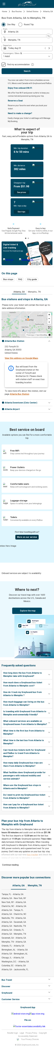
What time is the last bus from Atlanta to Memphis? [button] (23, 742)
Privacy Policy (31, 1033)
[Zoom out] (49, 318)
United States (32, 11)
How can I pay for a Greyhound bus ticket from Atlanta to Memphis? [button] (23, 806)
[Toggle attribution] (49, 334)
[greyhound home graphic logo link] (27, 4)
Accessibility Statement (27, 1036)
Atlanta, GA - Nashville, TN (14, 926)
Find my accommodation (18, 64)
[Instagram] (10, 1026)
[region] (27, 324)
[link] (27, 619)
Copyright (43, 1033)
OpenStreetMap (41, 335)
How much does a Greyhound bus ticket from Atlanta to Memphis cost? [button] (22, 684)
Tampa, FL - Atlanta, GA (12, 894)
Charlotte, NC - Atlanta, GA (14, 906)
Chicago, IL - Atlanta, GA (13, 957)
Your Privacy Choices (30, 1039)
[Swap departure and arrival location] (48, 36)
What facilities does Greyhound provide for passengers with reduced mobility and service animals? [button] (24, 775)
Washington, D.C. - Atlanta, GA (15, 961)
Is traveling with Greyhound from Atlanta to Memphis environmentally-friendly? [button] (24, 713)
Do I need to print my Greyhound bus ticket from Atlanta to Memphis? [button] (24, 796)
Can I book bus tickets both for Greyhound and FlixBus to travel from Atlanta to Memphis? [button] (24, 753)
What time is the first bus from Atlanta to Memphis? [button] (23, 732)
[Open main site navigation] (4, 4)
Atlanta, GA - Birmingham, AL (15, 953)
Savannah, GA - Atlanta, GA (14, 938)
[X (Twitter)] (12, 1026)
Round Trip (29, 24)
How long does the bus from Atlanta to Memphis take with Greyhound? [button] (22, 674)
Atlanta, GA (48, 11)
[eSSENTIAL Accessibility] (29, 1026)
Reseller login (12, 1033)
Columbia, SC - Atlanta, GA (14, 965)
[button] (27, 32)
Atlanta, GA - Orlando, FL (13, 930)
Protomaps (30, 335)
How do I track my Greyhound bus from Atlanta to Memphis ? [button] (22, 694)
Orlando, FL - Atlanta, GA (13, 946)
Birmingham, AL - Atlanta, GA (15, 949)
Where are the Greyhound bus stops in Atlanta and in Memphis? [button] (22, 787)
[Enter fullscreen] (49, 327)
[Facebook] (9, 1026)
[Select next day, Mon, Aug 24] (49, 48)
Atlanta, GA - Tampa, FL (12, 910)
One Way (11, 24)
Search (27, 71)
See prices (21, 192)
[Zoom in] (49, 315)
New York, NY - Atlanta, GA (14, 902)
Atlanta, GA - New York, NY (14, 898)
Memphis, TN (34, 292)
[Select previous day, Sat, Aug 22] (45, 48)
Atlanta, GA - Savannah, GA (14, 922)
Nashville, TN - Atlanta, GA (14, 918)
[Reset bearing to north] (49, 322)
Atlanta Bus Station (19, 394)
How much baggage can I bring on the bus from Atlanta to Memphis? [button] (23, 703)
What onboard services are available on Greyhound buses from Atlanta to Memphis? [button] (25, 723)
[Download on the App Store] (36, 1013)
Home (4, 11)
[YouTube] (11, 1026)
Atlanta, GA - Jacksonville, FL (15, 969)
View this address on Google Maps (21, 358)
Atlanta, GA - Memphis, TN (14, 934)
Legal (22, 1033)
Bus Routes (17, 11)
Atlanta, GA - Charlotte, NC (14, 914)
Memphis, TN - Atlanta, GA (14, 942)
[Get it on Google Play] (20, 1013)
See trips (21, 212)
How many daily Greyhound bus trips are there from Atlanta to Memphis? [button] (23, 764)
